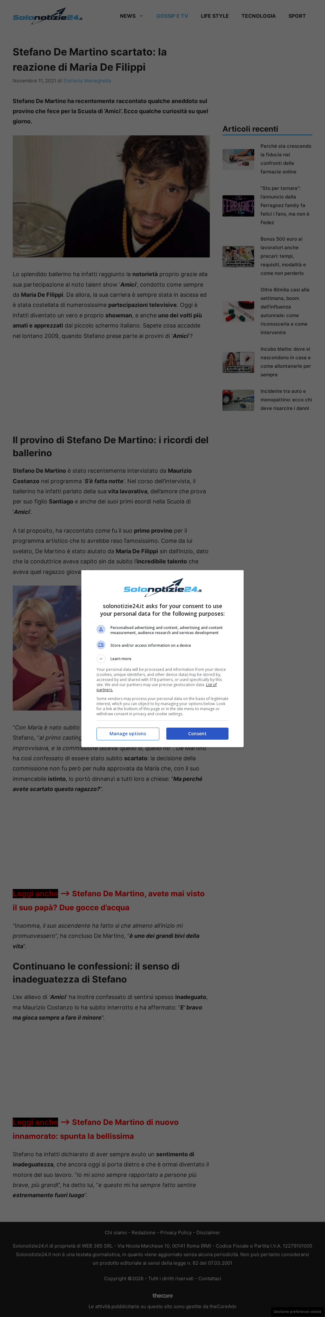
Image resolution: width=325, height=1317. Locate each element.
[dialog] (162, 658)
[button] (162, 658)
